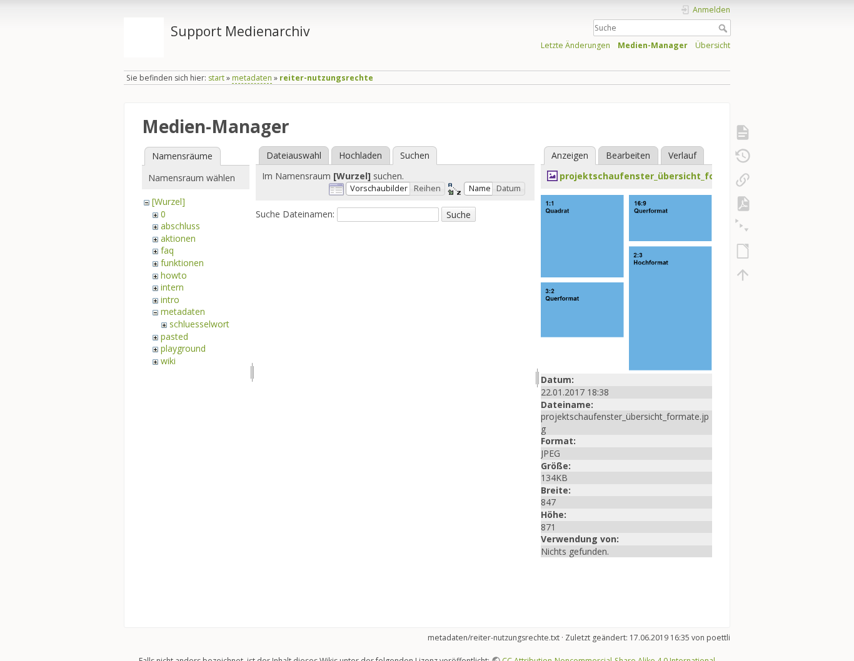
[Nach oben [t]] (742, 275)
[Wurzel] (168, 201)
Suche (724, 28)
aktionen (178, 238)
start (216, 77)
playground (183, 348)
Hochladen (360, 155)
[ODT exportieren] (742, 251)
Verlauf (682, 155)
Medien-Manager (653, 45)
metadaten (252, 77)
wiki (168, 361)
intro (170, 300)
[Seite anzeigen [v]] (742, 132)
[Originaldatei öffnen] (626, 281)
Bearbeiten (628, 155)
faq (167, 250)
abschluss (180, 226)
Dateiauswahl (293, 155)
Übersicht (712, 45)
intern (172, 287)
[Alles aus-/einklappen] (742, 227)
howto (174, 275)
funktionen (182, 263)
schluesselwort (199, 324)
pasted (174, 336)
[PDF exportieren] (742, 204)
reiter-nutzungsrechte (326, 77)
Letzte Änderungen (575, 45)
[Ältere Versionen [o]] (742, 156)
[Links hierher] (742, 180)
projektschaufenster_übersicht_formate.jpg (660, 176)
